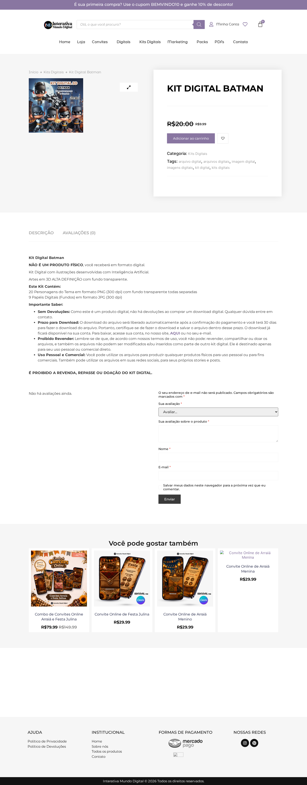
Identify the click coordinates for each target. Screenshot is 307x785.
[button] (101, 42)
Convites (100, 42)
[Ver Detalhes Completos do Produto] (59, 605)
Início (33, 72)
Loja (81, 42)
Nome (164, 449)
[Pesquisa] (199, 24)
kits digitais (221, 167)
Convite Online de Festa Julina (122, 614)
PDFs (219, 42)
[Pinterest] (254, 743)
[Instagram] (245, 743)
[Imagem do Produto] (129, 87)
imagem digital (243, 161)
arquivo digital (190, 161)
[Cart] (260, 24)
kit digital (202, 167)
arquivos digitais (216, 161)
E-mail (164, 467)
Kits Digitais (150, 42)
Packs (202, 42)
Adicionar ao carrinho (191, 138)
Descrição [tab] (41, 232)
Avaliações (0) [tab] (79, 232)
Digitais (123, 42)
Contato (240, 42)
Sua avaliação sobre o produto (183, 422)
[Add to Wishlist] (223, 138)
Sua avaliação (170, 404)
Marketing (177, 42)
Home (64, 42)
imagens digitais (180, 167)
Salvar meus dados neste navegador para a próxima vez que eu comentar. (214, 487)
